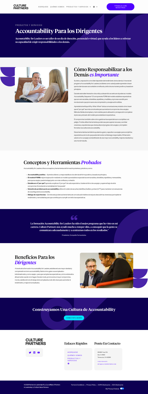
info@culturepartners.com (107, 364)
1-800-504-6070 (102, 361)
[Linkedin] (34, 352)
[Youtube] (38, 352)
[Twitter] (30, 352)
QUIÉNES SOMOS (57, 7)
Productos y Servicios (77, 7)
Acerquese (43, 7)
